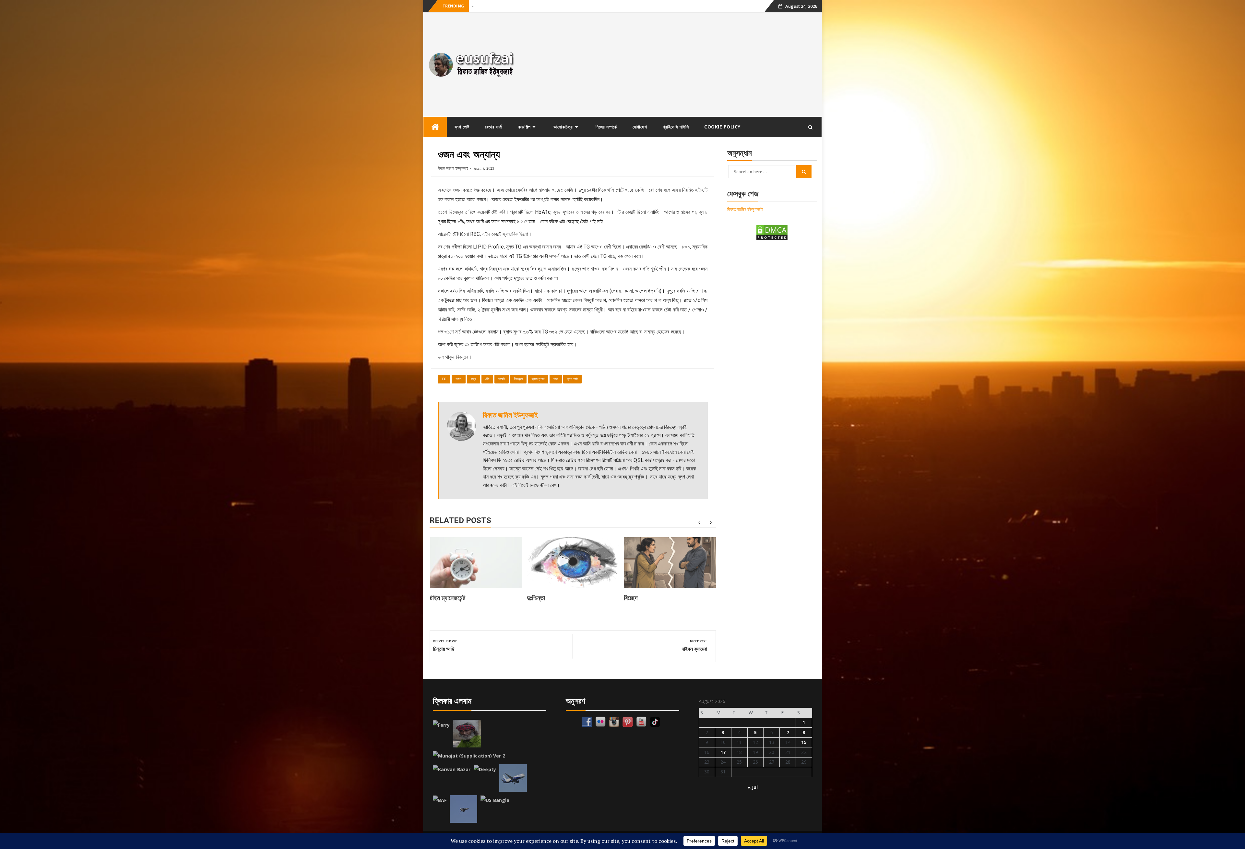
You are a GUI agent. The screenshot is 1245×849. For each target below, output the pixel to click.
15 (803, 742)
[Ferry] (441, 725)
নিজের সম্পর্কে (606, 127)
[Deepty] (485, 769)
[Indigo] (513, 778)
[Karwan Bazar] (451, 769)
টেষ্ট (487, 379)
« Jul (753, 787)
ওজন (458, 379)
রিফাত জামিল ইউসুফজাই (453, 168)
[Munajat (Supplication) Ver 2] (469, 756)
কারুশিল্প (524, 127)
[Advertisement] (672, 64)
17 (723, 752)
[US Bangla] (494, 800)
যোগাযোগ (640, 127)
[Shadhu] (467, 733)
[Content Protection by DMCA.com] (772, 232)
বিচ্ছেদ (630, 598)
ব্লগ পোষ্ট (462, 127)
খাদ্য (473, 379)
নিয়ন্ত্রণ (518, 379)
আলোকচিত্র (563, 127)
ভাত (555, 379)
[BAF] (439, 800)
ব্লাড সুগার (538, 379)
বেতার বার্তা (494, 127)
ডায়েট (501, 379)
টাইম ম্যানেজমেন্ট (447, 598)
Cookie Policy (722, 127)
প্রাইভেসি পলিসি (676, 127)
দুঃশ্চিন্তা (478, 6)
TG (444, 379)
